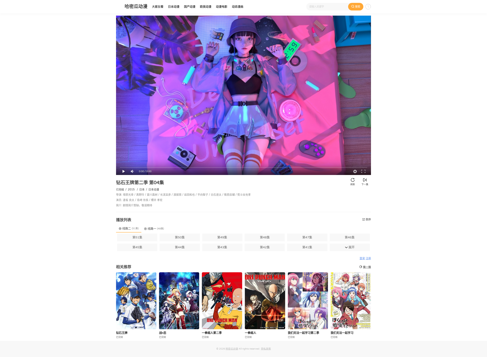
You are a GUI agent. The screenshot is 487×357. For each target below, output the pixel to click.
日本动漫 (173, 6)
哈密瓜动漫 (232, 348)
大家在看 (157, 6)
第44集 (180, 247)
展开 (351, 247)
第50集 (180, 237)
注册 (368, 258)
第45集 (137, 247)
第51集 (137, 237)
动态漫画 (237, 6)
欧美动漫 (205, 6)
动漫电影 (221, 6)
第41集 (307, 247)
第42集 (265, 247)
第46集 (350, 237)
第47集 (307, 237)
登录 (362, 258)
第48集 (265, 237)
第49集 (222, 237)
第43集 (222, 247)
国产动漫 (189, 6)
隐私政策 (266, 348)
